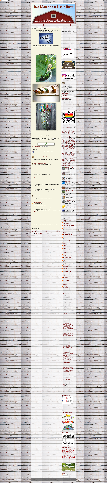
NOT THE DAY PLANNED (68, 205)
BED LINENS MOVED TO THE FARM (68, 335)
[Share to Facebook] (46, 146)
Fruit (62, 139)
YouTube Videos (65, 163)
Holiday (70, 143)
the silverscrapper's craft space (67, 234)
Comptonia (64, 245)
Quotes (74, 154)
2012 (63, 308)
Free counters (64, 404)
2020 (63, 299)
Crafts (65, 133)
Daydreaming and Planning (71, 133)
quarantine (68, 154)
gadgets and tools (71, 139)
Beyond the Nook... (65, 265)
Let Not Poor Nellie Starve (66, 217)
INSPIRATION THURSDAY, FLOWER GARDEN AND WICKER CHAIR (68, 317)
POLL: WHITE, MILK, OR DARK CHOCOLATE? (67, 341)
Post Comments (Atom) (39, 233)
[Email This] (44, 146)
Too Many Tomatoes (66, 237)
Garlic (68, 140)
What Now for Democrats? (66, 240)
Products (72, 153)
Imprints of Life (65, 243)
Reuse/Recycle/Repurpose (66, 156)
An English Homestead (66, 260)
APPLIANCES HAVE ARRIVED (67, 332)
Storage (67, 158)
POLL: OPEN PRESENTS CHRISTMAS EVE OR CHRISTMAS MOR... (69, 326)
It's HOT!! (64, 275)
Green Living (35, 147)
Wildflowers (67, 162)
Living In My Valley (65, 228)
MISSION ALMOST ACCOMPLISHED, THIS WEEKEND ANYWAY (69, 354)
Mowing (72, 149)
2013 (63, 307)
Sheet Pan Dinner (70, 157)
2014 (63, 306)
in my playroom (65, 222)
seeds (64, 157)
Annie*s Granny (36, 156)
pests (67, 151)
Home (46, 231)
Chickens (70, 130)
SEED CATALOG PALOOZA (67, 359)
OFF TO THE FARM (66, 356)
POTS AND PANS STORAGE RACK (68, 311)
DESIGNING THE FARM (66, 314)
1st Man (35, 163)
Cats (67, 130)
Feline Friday (71, 136)
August (64, 384)
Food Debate (73, 137)
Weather (73, 160)
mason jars (72, 148)
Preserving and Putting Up (65, 153)
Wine (74, 162)
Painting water (64, 278)
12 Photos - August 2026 (66, 223)
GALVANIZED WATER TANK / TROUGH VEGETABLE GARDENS (69, 167)
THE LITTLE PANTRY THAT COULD (68, 346)
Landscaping (71, 147)
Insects (67, 145)
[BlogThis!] (45, 146)
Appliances (68, 127)
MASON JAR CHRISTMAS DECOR (68, 351)
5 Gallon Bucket (64, 127)
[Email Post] (42, 146)
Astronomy (73, 127)
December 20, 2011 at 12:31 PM (43, 156)
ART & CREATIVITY (65, 277)
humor (70, 144)
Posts (63, 474)
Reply (35, 160)
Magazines (68, 148)
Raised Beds (65, 155)
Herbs (67, 142)
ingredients (63, 145)
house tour (66, 144)
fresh (63, 246)
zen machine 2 (69, 163)
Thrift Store (71, 158)
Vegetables (63, 160)
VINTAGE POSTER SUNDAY (67, 324)
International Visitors (65, 147)
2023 (63, 295)
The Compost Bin (65, 286)
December (64, 310)
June (64, 386)
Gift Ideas (72, 140)
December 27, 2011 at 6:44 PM (42, 195)
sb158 (35, 170)
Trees (69, 159)
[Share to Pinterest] (47, 146)
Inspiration (73, 145)
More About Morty (65, 269)
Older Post (58, 231)
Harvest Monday (73, 141)
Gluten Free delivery (65, 287)
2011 (63, 309)
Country (63, 133)
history (70, 142)
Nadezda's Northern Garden (67, 271)
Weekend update (70, 161)
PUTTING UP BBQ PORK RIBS (69, 172)
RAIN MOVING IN (65, 334)
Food (67, 137)
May (64, 387)
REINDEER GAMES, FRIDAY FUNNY (68, 328)
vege (73, 159)
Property (63, 154)
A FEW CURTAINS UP (66, 352)
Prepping (72, 152)
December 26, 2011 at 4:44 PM (40, 170)
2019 (63, 300)
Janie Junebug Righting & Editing (67, 257)
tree (66, 159)
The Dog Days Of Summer (66, 263)
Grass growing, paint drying (66, 266)
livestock (63, 148)
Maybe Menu (64, 232)
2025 (63, 293)
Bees (73, 128)
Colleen (35, 202)
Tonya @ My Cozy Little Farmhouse (39, 151)
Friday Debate (65, 138)
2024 (63, 294)
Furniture (67, 139)
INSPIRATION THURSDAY (66, 345)
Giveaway (63, 141)
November (64, 380)
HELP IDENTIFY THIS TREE (67, 327)
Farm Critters (64, 135)
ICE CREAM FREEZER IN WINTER (68, 323)
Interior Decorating (68, 146)
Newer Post (34, 231)
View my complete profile (65, 93)
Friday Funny (71, 138)
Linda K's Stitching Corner (66, 280)
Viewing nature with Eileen (66, 254)
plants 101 (64, 152)
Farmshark (66, 136)
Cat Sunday (63, 130)
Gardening (63, 140)
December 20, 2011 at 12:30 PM (48, 151)
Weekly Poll (63, 162)
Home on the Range (65, 242)
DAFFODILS (65, 366)
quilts (71, 154)
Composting (72, 131)
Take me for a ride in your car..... (67, 220)
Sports (63, 158)
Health (63, 142)
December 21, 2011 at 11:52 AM (42, 163)
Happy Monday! (65, 255)
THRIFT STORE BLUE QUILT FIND (68, 367)
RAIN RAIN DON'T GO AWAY (67, 371)
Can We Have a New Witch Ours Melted (68, 225)
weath (69, 160)
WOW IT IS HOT (67, 181)
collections (69, 131)
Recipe (72, 155)
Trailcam (63, 159)
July (64, 385)
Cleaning (65, 131)
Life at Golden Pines (66, 268)
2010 (63, 391)
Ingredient (73, 144)
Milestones (63, 149)
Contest (63, 132)
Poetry (68, 152)
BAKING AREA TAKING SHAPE (67, 347)
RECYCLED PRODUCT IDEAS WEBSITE (68, 333)
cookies (66, 132)
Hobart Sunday (64, 143)
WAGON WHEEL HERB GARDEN (69, 200)
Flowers (63, 137)
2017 (63, 302)
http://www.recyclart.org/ (48, 52)
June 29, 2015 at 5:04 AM (39, 202)
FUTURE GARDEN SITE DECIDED (68, 370)
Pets (69, 151)
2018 (63, 301)
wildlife (71, 162)
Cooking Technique (70, 132)
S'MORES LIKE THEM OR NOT (69, 209)
